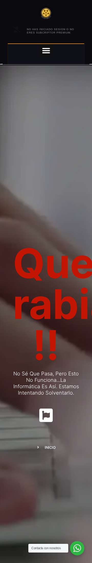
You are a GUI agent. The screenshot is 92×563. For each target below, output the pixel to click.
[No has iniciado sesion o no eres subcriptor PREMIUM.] (16, 29)
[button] (46, 50)
